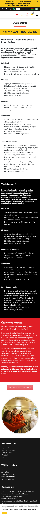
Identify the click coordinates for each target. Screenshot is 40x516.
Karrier (4, 457)
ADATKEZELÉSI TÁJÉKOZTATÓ (20, 388)
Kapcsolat (5, 448)
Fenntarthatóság (8, 450)
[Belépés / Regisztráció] (27, 15)
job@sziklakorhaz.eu (22, 371)
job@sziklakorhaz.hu (22, 145)
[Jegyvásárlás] (17, 15)
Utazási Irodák (6, 455)
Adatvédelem (6, 472)
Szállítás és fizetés (8, 477)
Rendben (4, 513)
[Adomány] (22, 15)
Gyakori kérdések (8, 479)
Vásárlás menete (7, 474)
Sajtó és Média (6, 453)
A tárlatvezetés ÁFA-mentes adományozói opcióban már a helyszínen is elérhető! (18, 3)
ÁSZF (3, 470)
